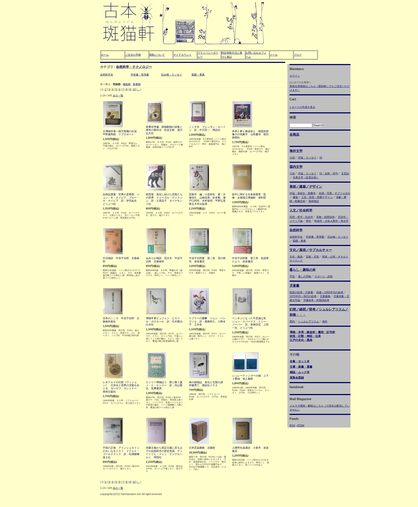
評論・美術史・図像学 (303, 193)
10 (134, 89)
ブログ (298, 54)
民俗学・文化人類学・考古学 (331, 220)
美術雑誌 (313, 201)
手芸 (292, 276)
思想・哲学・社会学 (301, 217)
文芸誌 (345, 173)
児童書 (294, 285)
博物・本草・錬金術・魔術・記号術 (312, 332)
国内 (292, 321)
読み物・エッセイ (171, 74)
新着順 (137, 84)
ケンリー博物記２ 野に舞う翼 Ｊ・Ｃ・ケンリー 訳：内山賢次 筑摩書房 (165, 385)
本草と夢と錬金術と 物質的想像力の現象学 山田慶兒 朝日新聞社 (250, 134)
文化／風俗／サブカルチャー (311, 250)
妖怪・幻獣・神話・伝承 (305, 336)
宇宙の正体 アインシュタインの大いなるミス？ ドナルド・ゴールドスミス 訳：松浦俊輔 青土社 (122, 452)
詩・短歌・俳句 (329, 173)
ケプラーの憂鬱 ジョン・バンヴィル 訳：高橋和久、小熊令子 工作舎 (207, 321)
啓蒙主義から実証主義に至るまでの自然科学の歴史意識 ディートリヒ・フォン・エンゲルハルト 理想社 (164, 452)
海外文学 (296, 151)
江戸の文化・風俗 (301, 340)
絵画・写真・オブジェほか (334, 193)
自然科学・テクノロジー (134, 67)
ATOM (300, 425)
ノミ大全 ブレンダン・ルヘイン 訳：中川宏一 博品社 (207, 128)
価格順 (127, 84)
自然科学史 (106, 74)
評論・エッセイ (307, 157)
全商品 (294, 134)
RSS (292, 425)
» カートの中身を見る (302, 107)
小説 (292, 157)
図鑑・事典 (198, 74)
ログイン (295, 75)
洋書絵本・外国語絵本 (316, 300)
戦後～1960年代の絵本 (329, 292)
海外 (324, 321)
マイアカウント (182, 54)
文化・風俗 (296, 256)
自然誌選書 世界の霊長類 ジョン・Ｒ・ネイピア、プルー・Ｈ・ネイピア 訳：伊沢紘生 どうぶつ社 (121, 199)
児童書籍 (325, 296)
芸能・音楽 (312, 256)
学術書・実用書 (140, 74)
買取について (157, 54)
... (138, 89)
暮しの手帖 (304, 276)
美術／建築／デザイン (306, 186)
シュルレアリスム (308, 321)
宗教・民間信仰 (325, 217)
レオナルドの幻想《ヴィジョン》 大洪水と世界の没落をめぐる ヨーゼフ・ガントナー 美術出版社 (121, 387)
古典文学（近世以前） (306, 177)
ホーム (105, 54)
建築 (295, 197)
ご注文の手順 (133, 54)
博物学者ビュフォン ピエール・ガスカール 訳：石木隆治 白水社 (165, 321)
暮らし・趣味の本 (303, 269)
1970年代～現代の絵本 (303, 296)
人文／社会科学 (301, 210)
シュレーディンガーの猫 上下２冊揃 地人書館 (250, 377)
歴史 (308, 220)
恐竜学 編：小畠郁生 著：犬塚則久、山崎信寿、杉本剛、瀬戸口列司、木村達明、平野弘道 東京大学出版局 (208, 199)
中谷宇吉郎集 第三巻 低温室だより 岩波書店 (250, 260)
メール (274, 54)
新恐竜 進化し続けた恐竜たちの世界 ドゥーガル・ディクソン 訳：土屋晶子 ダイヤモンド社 (164, 199)
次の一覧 (118, 95)
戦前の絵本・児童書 (301, 292)
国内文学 (296, 166)
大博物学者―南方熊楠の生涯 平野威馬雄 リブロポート (121, 133)
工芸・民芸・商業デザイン (317, 197)
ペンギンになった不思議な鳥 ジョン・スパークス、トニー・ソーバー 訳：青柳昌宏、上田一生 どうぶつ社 (250, 323)
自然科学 (296, 230)
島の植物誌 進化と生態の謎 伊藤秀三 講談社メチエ (207, 384)
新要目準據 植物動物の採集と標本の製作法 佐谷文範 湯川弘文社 (164, 130)
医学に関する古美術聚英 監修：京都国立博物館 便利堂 (249, 196)
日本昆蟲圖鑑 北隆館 (202, 447)
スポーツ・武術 (323, 276)
